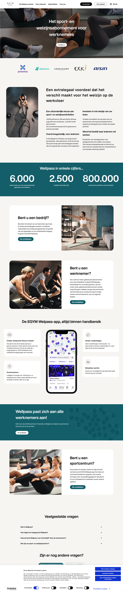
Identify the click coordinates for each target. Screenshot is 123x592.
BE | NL (115, 4)
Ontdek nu (61, 45)
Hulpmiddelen (52, 4)
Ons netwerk (101, 4)
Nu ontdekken (25, 239)
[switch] (53, 587)
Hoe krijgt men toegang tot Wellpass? (34, 532)
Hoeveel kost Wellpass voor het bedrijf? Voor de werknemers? (43, 538)
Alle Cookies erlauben (108, 569)
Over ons (63, 4)
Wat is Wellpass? (27, 527)
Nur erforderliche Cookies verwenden (108, 578)
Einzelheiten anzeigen (100, 589)
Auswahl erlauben (108, 573)
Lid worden (86, 4)
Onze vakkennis (41, 4)
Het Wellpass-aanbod (26, 4)
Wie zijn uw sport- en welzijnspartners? (35, 543)
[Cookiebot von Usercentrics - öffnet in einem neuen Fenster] (12, 588)
